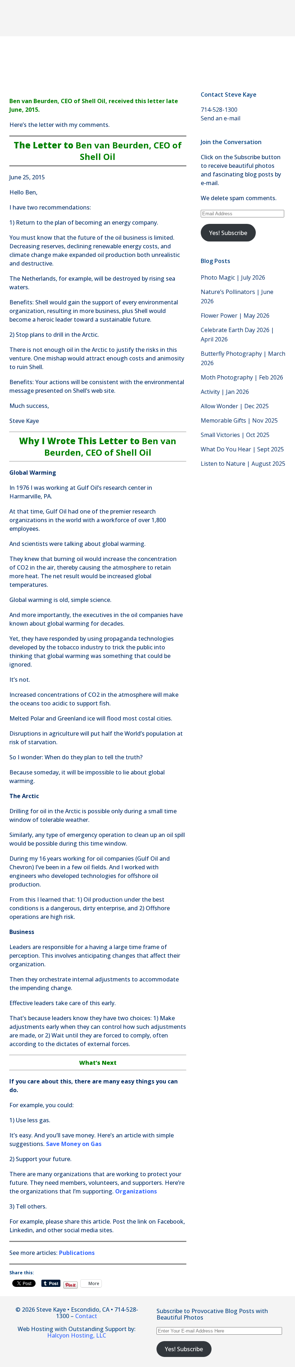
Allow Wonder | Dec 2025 (235, 406)
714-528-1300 (219, 110)
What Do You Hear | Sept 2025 (242, 449)
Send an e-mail (220, 118)
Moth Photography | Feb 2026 (242, 377)
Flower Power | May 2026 (235, 315)
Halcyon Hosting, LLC (76, 1335)
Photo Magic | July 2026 (233, 277)
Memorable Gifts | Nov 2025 (239, 420)
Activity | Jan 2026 (225, 392)
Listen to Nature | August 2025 (243, 464)
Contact (86, 1316)
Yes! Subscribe (228, 233)
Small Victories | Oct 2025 (235, 435)
